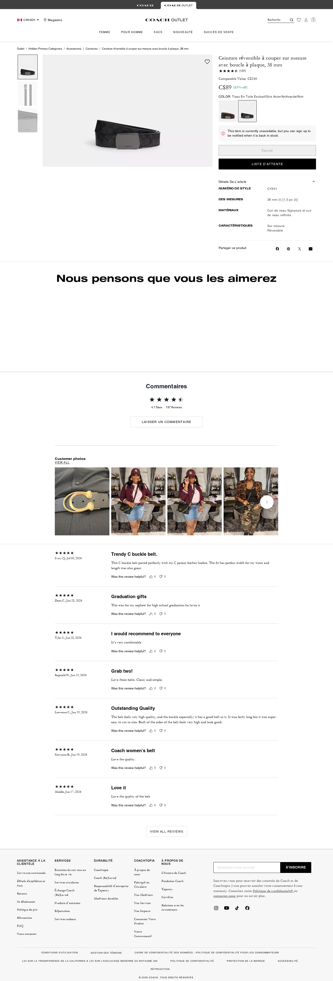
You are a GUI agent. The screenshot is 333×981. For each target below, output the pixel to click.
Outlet (20, 48)
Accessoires (73, 48)
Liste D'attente (267, 164)
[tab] (145, 5)
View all (62, 462)
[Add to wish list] (207, 61)
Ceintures (92, 48)
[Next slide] (267, 502)
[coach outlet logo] (166, 20)
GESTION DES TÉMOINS (106, 952)
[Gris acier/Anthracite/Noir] (247, 111)
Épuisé (267, 150)
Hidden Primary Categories (45, 48)
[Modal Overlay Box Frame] (265, 927)
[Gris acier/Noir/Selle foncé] (228, 111)
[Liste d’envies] (299, 20)
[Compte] (306, 20)
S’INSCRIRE (296, 867)
